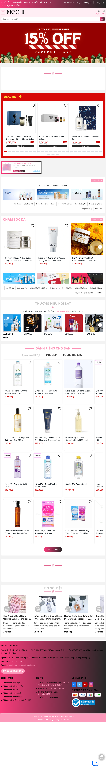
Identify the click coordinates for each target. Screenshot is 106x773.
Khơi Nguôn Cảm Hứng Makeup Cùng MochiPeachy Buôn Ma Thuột (17, 617)
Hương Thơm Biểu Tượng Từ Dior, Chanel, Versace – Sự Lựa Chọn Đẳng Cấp (78, 617)
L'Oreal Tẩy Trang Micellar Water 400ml (46, 485)
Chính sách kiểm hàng (12, 697)
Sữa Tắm (69, 288)
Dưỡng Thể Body (96, 288)
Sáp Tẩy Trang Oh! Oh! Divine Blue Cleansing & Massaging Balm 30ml (47, 438)
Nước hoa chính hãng (44, 719)
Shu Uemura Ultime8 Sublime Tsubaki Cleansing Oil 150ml (17, 532)
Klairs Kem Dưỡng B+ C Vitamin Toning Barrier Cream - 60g (51, 259)
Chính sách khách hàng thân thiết (17, 700)
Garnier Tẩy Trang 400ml (75, 484)
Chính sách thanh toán (12, 693)
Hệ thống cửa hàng (72, 2)
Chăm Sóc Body (81, 288)
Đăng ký (88, 2)
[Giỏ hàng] (103, 13)
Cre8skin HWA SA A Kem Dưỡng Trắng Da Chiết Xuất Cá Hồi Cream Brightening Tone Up (19, 259)
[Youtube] (85, 684)
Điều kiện (36, 171)
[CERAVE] (53, 323)
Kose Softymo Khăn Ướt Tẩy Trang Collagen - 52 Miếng (77, 532)
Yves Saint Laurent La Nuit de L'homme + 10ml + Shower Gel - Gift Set (19, 137)
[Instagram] (91, 684)
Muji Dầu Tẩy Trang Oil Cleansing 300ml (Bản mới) (76, 438)
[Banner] (19, 194)
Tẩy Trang (17, 204)
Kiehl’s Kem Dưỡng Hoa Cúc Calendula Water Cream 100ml (85, 259)
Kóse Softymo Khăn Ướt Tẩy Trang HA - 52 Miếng (47, 532)
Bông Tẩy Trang (86, 209)
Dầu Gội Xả (10, 288)
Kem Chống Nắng (95, 204)
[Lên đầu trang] (102, 765)
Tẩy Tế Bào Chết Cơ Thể (84, 293)
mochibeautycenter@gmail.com (21, 665)
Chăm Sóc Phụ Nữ (56, 288)
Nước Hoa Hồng (42, 204)
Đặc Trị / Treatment (65, 204)
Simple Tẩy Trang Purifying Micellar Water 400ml (16, 392)
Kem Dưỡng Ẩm (80, 204)
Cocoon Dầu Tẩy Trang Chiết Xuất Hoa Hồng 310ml (17, 438)
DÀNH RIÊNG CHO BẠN (53, 348)
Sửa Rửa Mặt (28, 204)
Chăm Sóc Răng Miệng (38, 288)
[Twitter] (79, 684)
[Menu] (3, 12)
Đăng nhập (100, 2)
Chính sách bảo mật (11, 683)
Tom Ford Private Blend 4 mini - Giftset (52, 137)
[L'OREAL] (74, 323)
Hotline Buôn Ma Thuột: (48, 693)
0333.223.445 (17, 661)
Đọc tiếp (7, 631)
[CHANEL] (32, 323)
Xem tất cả (97, 180)
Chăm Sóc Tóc (22, 288)
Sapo (69, 719)
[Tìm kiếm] (102, 19)
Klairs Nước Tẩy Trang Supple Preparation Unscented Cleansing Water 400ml (78, 392)
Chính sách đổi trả (10, 690)
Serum (53, 204)
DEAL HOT (11, 96)
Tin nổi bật (53, 588)
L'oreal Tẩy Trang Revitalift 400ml (16, 485)
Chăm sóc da (14, 219)
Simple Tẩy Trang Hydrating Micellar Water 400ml (47, 392)
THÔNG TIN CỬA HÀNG (48, 697)
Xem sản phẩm (53, 549)
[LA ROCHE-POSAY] (12, 323)
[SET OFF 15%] (53, 43)
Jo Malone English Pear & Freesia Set (85, 137)
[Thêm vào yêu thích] (33, 105)
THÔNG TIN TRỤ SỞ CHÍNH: (53, 684)
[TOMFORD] (94, 323)
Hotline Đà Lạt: (51, 688)
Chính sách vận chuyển (13, 686)
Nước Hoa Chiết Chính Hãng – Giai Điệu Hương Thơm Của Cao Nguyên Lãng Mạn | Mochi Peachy (48, 617)
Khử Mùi (99, 293)
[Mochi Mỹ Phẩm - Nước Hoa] (15, 12)
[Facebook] (74, 684)
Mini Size (98, 209)
